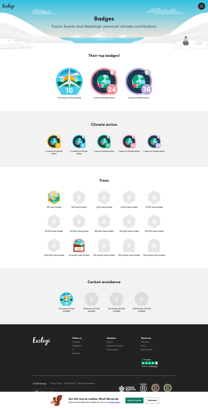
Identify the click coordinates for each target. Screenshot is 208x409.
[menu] (201, 6)
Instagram (76, 345)
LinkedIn (76, 342)
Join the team (147, 349)
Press (143, 345)
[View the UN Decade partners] (127, 389)
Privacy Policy (56, 383)
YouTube (76, 353)
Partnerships (112, 349)
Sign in (110, 342)
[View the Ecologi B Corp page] (143, 389)
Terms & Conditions (86, 383)
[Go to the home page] (8, 7)
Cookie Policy (70, 383)
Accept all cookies (134, 400)
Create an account (115, 345)
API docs (145, 342)
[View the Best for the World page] (155, 389)
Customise (152, 400)
